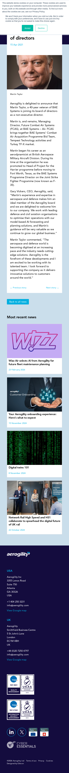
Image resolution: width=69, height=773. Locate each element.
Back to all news (17, 301)
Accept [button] (27, 28)
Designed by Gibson (15, 763)
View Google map (17, 610)
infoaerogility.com (18, 605)
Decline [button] (41, 28)
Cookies (49, 761)
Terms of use (31, 761)
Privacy (41, 761)
